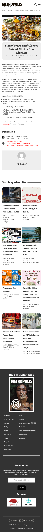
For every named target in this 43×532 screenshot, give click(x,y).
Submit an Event (9, 419)
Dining (6, 427)
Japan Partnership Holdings (27, 431)
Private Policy (21, 528)
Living (6, 431)
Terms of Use (30, 528)
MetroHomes (23, 434)
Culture (6, 423)
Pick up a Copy (8, 446)
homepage (6, 124)
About (21, 415)
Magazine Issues (9, 442)
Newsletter (7, 449)
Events (10, 11)
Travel (6, 438)
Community (7, 434)
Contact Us (22, 427)
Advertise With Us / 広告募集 (27, 423)
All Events (7, 415)
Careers (21, 419)
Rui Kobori (21, 164)
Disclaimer (13, 528)
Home (3, 11)
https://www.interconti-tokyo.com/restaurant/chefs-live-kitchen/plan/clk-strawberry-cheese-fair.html (22, 143)
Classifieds (22, 438)
